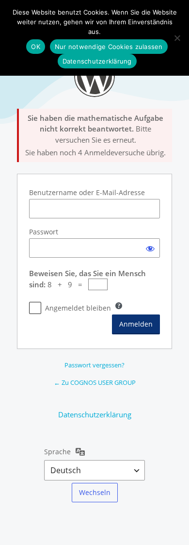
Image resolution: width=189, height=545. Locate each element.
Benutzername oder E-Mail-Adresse (87, 192)
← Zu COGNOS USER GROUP (95, 382)
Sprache (57, 451)
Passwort (43, 231)
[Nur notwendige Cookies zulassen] (177, 38)
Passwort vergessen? (94, 365)
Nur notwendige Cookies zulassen (109, 46)
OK (35, 46)
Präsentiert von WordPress (94, 76)
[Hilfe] (119, 306)
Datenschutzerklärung (94, 414)
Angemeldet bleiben (78, 308)
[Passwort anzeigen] (150, 248)
